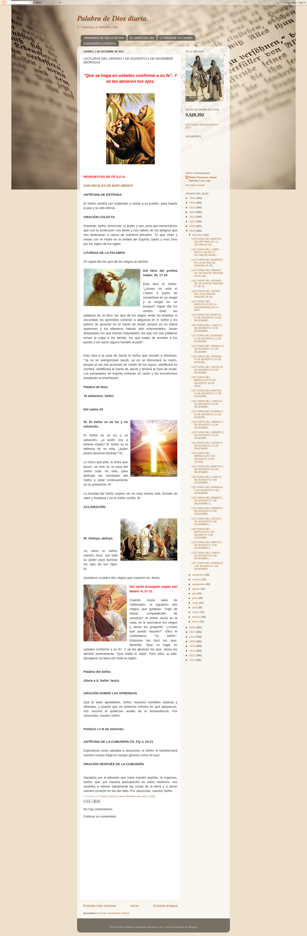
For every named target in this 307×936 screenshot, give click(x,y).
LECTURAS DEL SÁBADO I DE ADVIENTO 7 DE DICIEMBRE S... (207, 500)
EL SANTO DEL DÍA (142, 37)
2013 (192, 651)
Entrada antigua (165, 906)
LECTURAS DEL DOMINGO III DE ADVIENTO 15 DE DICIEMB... (207, 414)
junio (195, 598)
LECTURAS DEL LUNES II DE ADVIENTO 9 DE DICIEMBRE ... (206, 480)
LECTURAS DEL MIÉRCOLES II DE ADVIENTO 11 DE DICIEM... (203, 457)
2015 (192, 641)
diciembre (198, 235)
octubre (196, 579)
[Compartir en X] (92, 801)
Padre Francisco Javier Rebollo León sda (203, 179)
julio (194, 593)
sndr (160, 927)
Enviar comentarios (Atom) (114, 913)
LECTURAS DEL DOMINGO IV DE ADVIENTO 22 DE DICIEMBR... (207, 338)
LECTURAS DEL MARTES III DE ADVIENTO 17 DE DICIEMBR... (206, 393)
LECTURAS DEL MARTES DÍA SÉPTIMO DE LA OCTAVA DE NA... (206, 242)
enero (196, 621)
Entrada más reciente (99, 906)
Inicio (135, 906)
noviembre (198, 574)
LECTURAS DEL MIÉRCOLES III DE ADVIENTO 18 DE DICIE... (204, 381)
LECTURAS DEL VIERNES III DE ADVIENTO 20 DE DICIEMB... (206, 359)
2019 (192, 230)
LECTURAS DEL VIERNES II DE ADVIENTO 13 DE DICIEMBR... (207, 435)
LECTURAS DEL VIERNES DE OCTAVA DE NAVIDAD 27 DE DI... (207, 283)
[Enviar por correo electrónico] (85, 801)
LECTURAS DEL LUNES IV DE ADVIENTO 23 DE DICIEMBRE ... (207, 328)
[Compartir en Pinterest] (98, 801)
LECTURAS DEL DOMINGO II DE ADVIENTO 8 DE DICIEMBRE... (207, 490)
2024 (192, 207)
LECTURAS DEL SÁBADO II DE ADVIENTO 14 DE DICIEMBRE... (207, 425)
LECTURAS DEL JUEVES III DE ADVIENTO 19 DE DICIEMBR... (207, 370)
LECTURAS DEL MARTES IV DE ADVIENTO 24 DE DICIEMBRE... (206, 317)
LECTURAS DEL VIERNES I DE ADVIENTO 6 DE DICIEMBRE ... (207, 511)
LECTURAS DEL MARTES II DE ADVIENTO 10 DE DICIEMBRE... (207, 469)
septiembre (199, 584)
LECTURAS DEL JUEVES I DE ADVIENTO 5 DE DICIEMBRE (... (207, 521)
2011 (192, 660)
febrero (196, 617)
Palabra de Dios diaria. (113, 18)
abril (195, 607)
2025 (192, 202)
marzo (196, 612)
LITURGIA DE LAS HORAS (176, 37)
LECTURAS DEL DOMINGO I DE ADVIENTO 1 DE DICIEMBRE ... (207, 566)
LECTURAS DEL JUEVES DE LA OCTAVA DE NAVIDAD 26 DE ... (206, 294)
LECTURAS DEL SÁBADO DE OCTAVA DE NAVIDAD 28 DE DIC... (207, 273)
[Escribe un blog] (88, 801)
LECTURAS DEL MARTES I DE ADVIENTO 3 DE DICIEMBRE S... (207, 545)
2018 (192, 627)
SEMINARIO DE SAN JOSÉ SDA (104, 37)
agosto (196, 589)
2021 (192, 221)
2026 (192, 198)
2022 (192, 216)
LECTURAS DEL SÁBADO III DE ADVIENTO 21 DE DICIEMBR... (208, 349)
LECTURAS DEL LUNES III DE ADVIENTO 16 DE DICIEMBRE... (207, 404)
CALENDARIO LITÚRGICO (99, 43)
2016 (192, 636)
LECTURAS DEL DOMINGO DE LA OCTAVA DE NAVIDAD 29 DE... (207, 262)
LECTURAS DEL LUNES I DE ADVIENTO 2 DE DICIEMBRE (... (206, 555)
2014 (192, 646)
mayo (195, 603)
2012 (192, 655)
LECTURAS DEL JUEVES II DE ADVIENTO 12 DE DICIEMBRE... (207, 446)
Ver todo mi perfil (194, 185)
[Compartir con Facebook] (95, 801)
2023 (192, 212)
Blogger (192, 927)
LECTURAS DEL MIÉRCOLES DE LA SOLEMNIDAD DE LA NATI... (205, 306)
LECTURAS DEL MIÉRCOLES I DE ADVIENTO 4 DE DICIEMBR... (203, 533)
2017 (192, 632)
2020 (192, 226)
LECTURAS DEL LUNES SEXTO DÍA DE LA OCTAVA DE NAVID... (205, 252)
